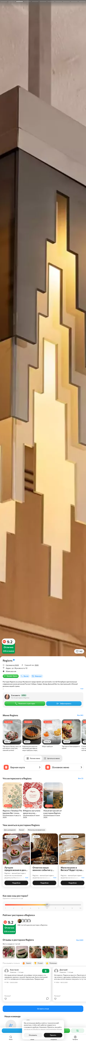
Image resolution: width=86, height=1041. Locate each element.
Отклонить (33, 1035)
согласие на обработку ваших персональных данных (43, 1029)
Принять (53, 1035)
